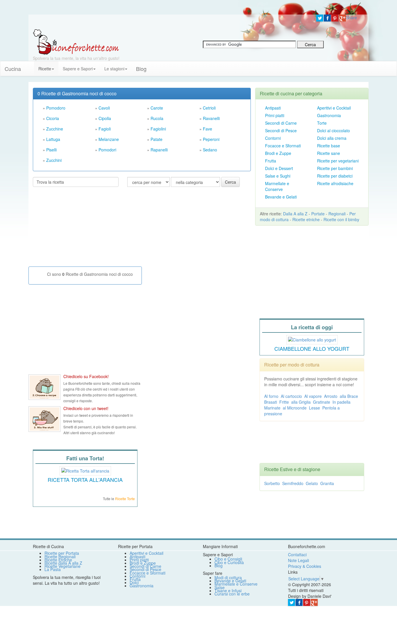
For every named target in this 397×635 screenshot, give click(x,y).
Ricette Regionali (60, 556)
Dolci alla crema (331, 138)
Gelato (312, 483)
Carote (157, 108)
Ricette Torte (125, 498)
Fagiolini (158, 129)
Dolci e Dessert (279, 168)
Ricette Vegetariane (62, 566)
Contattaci (297, 554)
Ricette (44, 68)
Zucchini (54, 160)
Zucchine (54, 129)
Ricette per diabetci (335, 176)
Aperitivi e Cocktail (334, 108)
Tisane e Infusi (228, 590)
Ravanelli (211, 118)
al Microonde (295, 408)
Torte (322, 123)
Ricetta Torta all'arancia (85, 479)
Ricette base (328, 146)
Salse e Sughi (277, 176)
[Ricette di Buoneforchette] (76, 41)
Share (351, 17)
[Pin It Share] (334, 18)
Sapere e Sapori (78, 68)
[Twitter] (319, 18)
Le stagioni (114, 68)
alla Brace (349, 396)
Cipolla (105, 118)
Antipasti (273, 108)
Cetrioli (209, 108)
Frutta (270, 161)
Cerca (230, 182)
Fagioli (105, 129)
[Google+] (342, 18)
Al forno (271, 396)
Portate (318, 214)
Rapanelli (159, 150)
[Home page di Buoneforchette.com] (170, 22)
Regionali (337, 214)
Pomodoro (55, 108)
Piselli (51, 150)
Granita (327, 483)
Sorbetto (272, 483)
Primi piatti (274, 115)
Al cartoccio (291, 396)
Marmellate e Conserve (277, 186)
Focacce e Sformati (283, 146)
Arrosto (330, 396)
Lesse (314, 408)
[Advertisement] (76, 229)
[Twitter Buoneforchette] (44, 419)
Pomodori (107, 150)
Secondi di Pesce (281, 130)
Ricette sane (328, 153)
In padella (341, 402)
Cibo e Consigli (228, 559)
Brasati (270, 402)
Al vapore (313, 396)
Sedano (210, 150)
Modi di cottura (228, 577)
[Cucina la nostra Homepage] (29, 65)
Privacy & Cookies (304, 566)
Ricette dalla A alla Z (63, 563)
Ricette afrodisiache (335, 183)
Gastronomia (329, 115)
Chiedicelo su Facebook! (86, 376)
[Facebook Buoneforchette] (44, 387)
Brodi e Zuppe (278, 153)
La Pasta (52, 569)
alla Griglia (301, 402)
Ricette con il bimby (341, 219)
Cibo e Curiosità (229, 562)
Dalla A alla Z (295, 214)
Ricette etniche (306, 219)
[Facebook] (327, 18)
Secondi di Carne (281, 123)
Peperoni (211, 139)
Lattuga (53, 139)
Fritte (284, 402)
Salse (219, 587)
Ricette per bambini (335, 168)
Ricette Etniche (58, 560)
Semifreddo (292, 483)
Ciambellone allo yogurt (311, 348)
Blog (218, 565)
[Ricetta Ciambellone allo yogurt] (312, 339)
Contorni (273, 138)
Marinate (272, 408)
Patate (156, 139)
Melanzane (109, 139)
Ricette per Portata (61, 553)
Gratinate (321, 402)
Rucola (157, 118)
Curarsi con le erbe (232, 594)
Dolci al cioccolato (333, 130)
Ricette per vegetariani (338, 161)
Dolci (134, 582)
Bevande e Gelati (281, 197)
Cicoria (52, 118)
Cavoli (104, 108)
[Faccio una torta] (85, 470)
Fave (207, 129)
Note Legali (298, 560)
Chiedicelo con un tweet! (85, 408)
